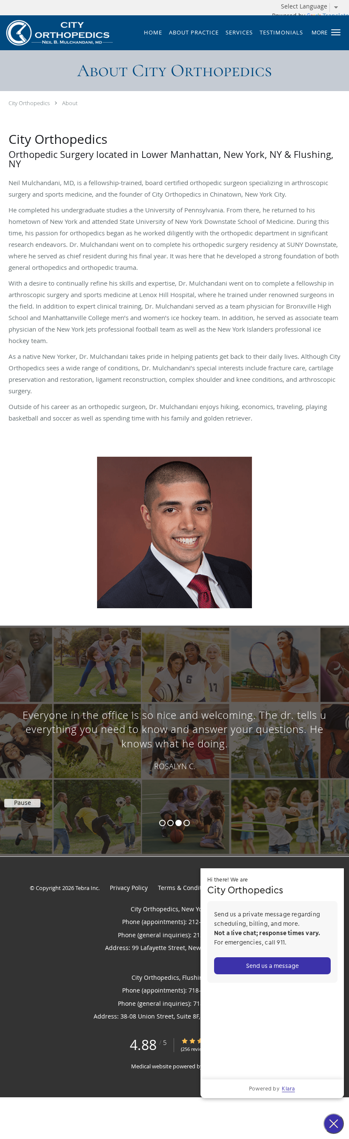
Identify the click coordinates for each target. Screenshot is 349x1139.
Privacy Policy (129, 888)
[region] (174, 732)
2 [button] (170, 823)
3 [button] (178, 823)
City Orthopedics (29, 103)
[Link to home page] (56, 32)
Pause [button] (22, 803)
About (69, 103)
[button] (335, 32)
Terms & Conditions (186, 888)
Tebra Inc (86, 888)
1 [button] (162, 823)
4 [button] (186, 823)
